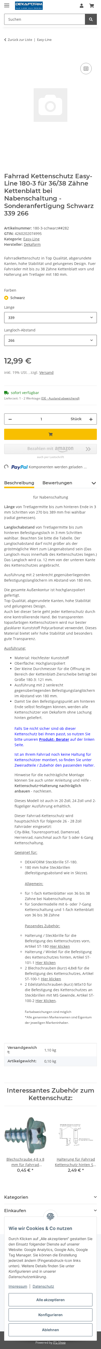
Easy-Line (31, 238)
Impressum (18, 1286)
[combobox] (50, 317)
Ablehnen (50, 1330)
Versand (46, 372)
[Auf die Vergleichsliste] (86, 68)
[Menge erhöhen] (91, 419)
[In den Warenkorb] (8, 56)
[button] (81, 6)
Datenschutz (43, 1286)
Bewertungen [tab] (57, 482)
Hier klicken (60, 946)
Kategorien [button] (16, 1197)
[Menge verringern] (10, 419)
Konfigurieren (50, 1315)
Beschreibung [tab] (19, 482)
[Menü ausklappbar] (6, 3)
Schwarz (17, 297)
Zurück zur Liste (20, 39)
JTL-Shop (59, 1342)
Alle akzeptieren (50, 1300)
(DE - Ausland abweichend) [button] (60, 398)
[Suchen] (91, 19)
